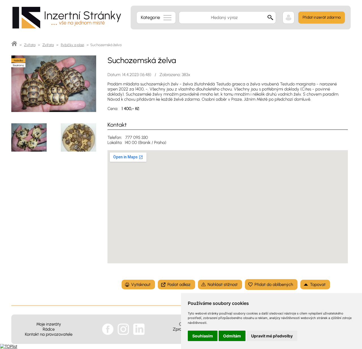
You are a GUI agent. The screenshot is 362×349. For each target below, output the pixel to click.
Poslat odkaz (179, 284)
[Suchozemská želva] (53, 110)
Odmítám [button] (232, 335)
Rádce (49, 329)
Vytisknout (140, 284)
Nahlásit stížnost (223, 284)
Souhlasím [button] (202, 335)
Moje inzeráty (48, 324)
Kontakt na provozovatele (48, 334)
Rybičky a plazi (72, 45)
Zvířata (29, 45)
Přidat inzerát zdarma (322, 17)
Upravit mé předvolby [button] (272, 335)
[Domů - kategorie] (14, 45)
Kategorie (150, 17)
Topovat (318, 284)
